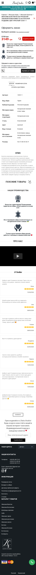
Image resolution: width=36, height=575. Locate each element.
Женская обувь (14, 14)
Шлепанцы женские (7, 510)
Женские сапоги (6, 522)
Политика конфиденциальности (11, 491)
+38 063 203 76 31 (15, 463)
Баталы (4, 525)
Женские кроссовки (8, 519)
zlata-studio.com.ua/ (7, 468)
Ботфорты (5, 534)
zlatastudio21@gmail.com (12, 466)
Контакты (5, 494)
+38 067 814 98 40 (15, 461)
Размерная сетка (21, 83)
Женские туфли (6, 516)
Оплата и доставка (18, 87)
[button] (34, 18)
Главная (4, 14)
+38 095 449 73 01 (15, 459)
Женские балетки (26, 14)
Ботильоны (5, 531)
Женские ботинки (7, 528)
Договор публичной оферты (10, 488)
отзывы (4, 497)
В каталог (18, 414)
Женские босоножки (8, 507)
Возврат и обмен (7, 485)
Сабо (3, 513)
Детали (11, 83)
